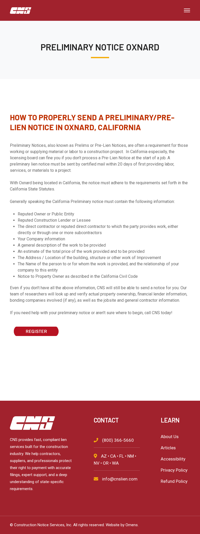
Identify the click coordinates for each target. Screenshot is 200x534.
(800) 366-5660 (118, 440)
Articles (168, 447)
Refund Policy (174, 481)
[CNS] (20, 10)
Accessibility (173, 459)
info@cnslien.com (120, 479)
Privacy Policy (174, 470)
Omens (132, 525)
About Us (170, 436)
